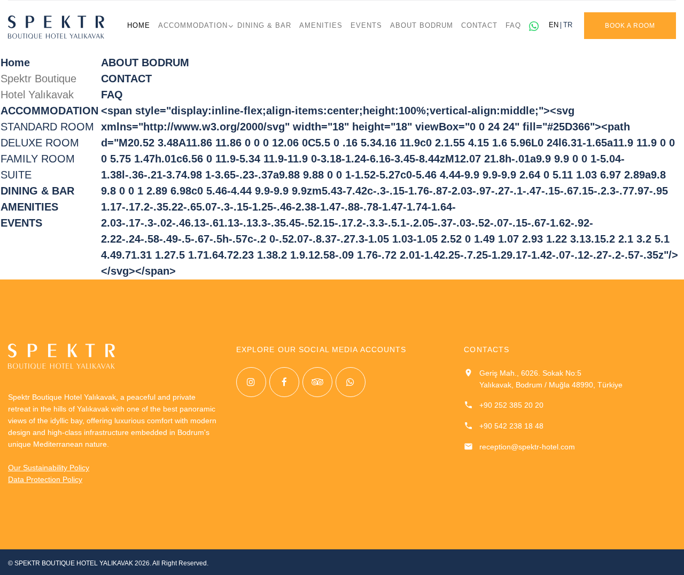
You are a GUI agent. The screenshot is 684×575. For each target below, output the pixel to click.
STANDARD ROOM (47, 127)
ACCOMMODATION (193, 25)
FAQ (513, 25)
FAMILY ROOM (38, 159)
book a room (630, 25)
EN (553, 25)
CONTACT (479, 25)
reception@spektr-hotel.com (527, 446)
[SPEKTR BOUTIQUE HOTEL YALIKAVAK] (56, 26)
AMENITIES (321, 25)
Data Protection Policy (45, 479)
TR (567, 25)
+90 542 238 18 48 (511, 426)
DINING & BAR (264, 25)
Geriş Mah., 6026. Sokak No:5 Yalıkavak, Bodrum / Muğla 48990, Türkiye (551, 379)
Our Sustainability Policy (48, 467)
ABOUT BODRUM (421, 25)
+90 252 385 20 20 (511, 405)
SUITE (16, 175)
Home (138, 25)
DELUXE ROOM (40, 143)
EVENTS (366, 25)
